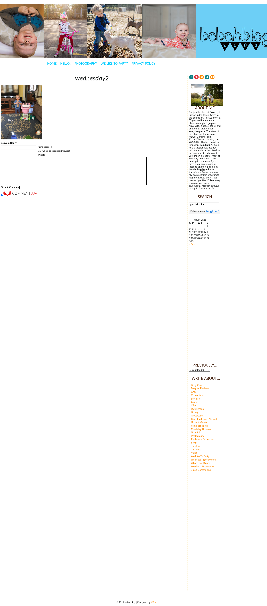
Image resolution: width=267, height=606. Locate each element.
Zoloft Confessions (201, 470)
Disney (194, 412)
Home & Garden (199, 422)
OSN (153, 602)
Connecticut (197, 395)
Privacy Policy (143, 64)
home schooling (199, 425)
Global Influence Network (204, 419)
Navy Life (196, 432)
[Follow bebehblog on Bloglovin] (204, 213)
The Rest (196, 449)
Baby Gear (196, 385)
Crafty (194, 402)
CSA (193, 405)
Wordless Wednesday (202, 466)
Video (194, 453)
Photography (85, 64)
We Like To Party (114, 64)
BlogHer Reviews (200, 388)
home (52, 64)
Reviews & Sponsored (202, 439)
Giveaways (197, 415)
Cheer (194, 392)
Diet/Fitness (197, 409)
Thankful (195, 446)
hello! (65, 64)
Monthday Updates (201, 429)
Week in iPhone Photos (203, 459)
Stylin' (194, 442)
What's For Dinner (200, 463)
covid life (196, 398)
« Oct (192, 244)
